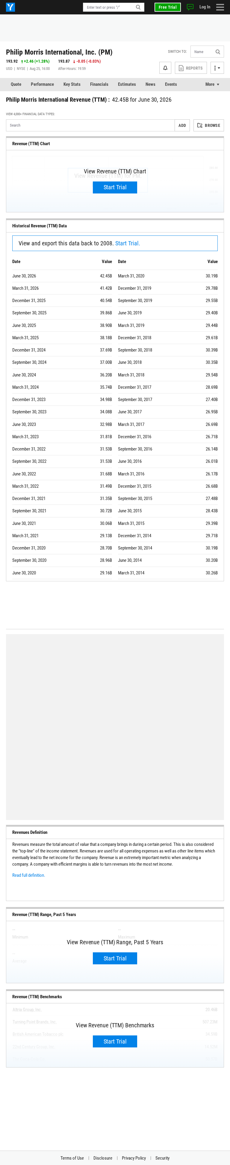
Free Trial (168, 7)
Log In (204, 7)
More (209, 84)
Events (171, 84)
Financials (99, 84)
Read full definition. (28, 875)
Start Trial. (127, 243)
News (150, 84)
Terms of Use (72, 1158)
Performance (42, 84)
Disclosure (102, 1158)
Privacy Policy (134, 1158)
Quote (16, 84)
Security (162, 1158)
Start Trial (115, 187)
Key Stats (72, 84)
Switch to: (177, 51)
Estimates (127, 84)
